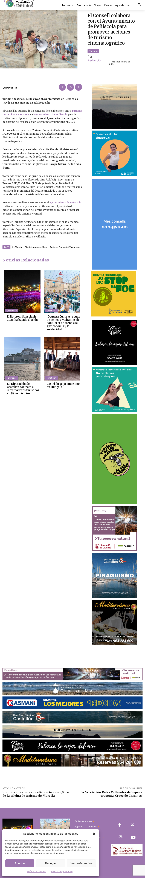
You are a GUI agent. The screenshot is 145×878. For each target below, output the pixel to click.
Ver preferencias (81, 863)
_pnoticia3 (12, 310)
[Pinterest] (78, 87)
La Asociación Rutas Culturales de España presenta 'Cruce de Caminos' (111, 793)
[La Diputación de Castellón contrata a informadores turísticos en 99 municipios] (22, 359)
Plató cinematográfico (36, 247)
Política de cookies (36, 871)
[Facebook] (62, 87)
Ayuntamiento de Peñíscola (50, 114)
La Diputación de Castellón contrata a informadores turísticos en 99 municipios (23, 388)
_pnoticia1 (12, 377)
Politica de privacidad (61, 871)
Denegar (50, 863)
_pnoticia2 (51, 310)
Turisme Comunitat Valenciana (65, 247)
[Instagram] (120, 837)
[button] (94, 833)
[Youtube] (133, 837)
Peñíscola (17, 247)
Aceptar (20, 863)
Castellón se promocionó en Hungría (63, 385)
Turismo (93, 51)
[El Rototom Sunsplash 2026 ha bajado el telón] (22, 291)
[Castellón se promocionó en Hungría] (62, 359)
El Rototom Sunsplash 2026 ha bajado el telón (22, 318)
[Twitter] (70, 87)
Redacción (95, 60)
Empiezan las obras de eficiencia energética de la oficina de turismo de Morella (35, 793)
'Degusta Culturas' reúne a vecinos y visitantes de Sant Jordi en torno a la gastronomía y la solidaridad (63, 323)
